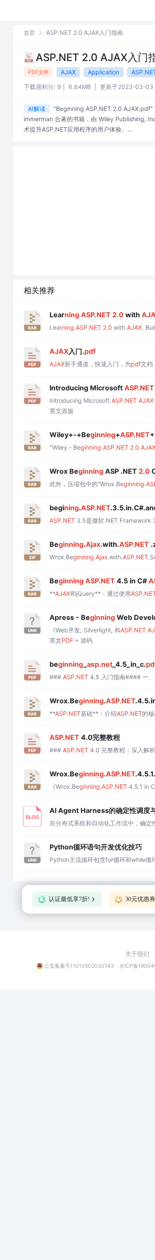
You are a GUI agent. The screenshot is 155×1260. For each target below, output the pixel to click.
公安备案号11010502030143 (79, 966)
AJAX (68, 72)
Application (103, 72)
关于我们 (137, 953)
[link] (29, 32)
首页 (29, 32)
